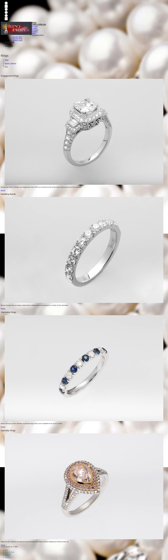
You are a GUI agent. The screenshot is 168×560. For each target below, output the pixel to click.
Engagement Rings (38, 35)
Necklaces (35, 30)
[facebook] (6, 9)
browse (3, 190)
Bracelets (35, 26)
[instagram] (6, 6)
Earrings (34, 28)
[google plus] (6, 3)
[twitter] (6, 12)
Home (34, 22)
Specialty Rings (17, 37)
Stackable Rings (17, 38)
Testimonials (9, 42)
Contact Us (9, 46)
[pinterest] (6, 15)
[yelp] (6, 18)
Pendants (34, 31)
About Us (8, 44)
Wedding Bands (17, 40)
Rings (33, 33)
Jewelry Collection (39, 24)
